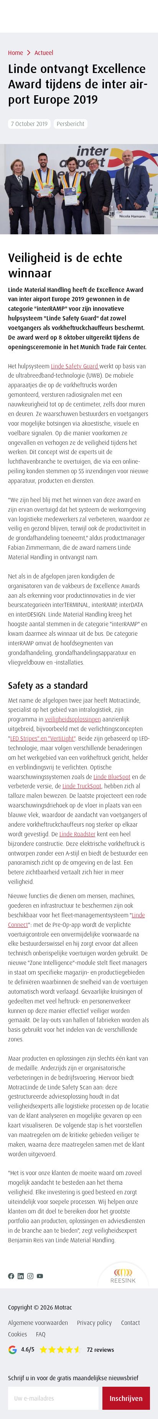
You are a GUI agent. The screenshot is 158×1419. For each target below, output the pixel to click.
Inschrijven (126, 1398)
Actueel (44, 52)
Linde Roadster (77, 834)
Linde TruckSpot (82, 786)
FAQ (41, 1334)
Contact (130, 1322)
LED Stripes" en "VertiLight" (42, 738)
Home (15, 52)
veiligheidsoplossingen (73, 719)
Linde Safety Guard (75, 366)
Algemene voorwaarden (38, 1322)
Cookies (17, 1334)
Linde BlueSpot (112, 777)
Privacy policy (94, 1322)
